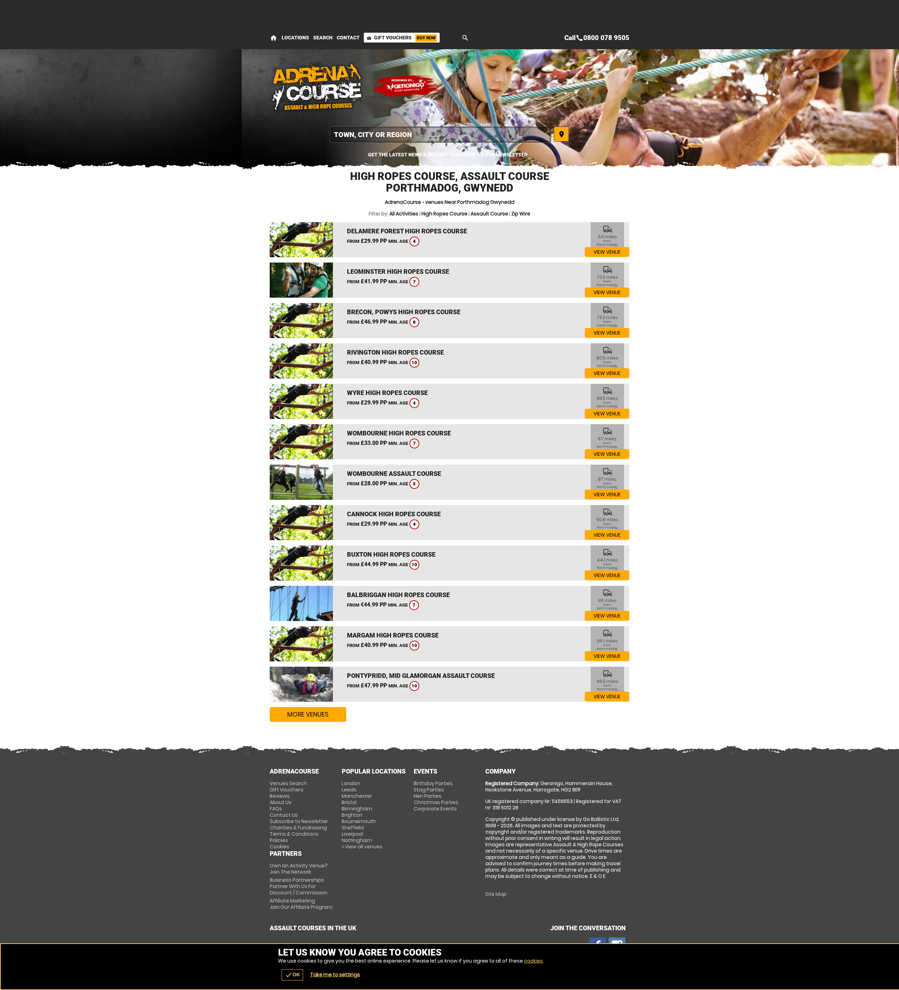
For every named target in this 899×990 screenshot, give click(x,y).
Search (323, 37)
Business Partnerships (298, 886)
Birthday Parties (433, 783)
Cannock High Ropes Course (394, 514)
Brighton (352, 814)
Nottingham (357, 840)
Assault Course (489, 213)
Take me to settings (335, 974)
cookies (533, 960)
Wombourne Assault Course (394, 473)
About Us (280, 802)
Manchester (357, 796)
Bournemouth (359, 821)
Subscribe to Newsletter (299, 821)
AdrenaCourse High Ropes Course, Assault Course (317, 86)
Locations (295, 37)
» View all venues (362, 846)
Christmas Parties (436, 802)
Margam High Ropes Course (393, 635)
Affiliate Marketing (301, 904)
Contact (348, 37)
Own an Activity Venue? (299, 868)
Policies (279, 840)
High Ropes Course (444, 213)
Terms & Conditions (294, 833)
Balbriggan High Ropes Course (398, 594)
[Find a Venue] (440, 135)
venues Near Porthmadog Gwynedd (469, 202)
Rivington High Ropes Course (395, 352)
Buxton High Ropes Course (391, 554)
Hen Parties (427, 796)
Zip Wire (520, 213)
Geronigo (407, 86)
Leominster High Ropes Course (398, 271)
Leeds (349, 789)
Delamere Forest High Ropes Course (407, 231)
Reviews (280, 796)
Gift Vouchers (401, 37)
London (351, 783)
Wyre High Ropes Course (387, 392)
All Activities (403, 213)
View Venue (607, 251)
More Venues (308, 714)
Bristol (349, 802)
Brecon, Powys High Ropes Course (403, 312)
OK (292, 975)
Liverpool (352, 833)
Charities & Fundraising (298, 827)
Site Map (495, 894)
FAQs (276, 808)
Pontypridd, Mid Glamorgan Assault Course (421, 675)
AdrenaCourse (403, 202)
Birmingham (357, 808)
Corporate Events (435, 808)
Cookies (279, 846)
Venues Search (288, 783)
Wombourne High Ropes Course (399, 433)
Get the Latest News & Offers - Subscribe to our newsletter (447, 154)
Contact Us (284, 814)
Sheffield (353, 827)
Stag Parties (429, 789)
